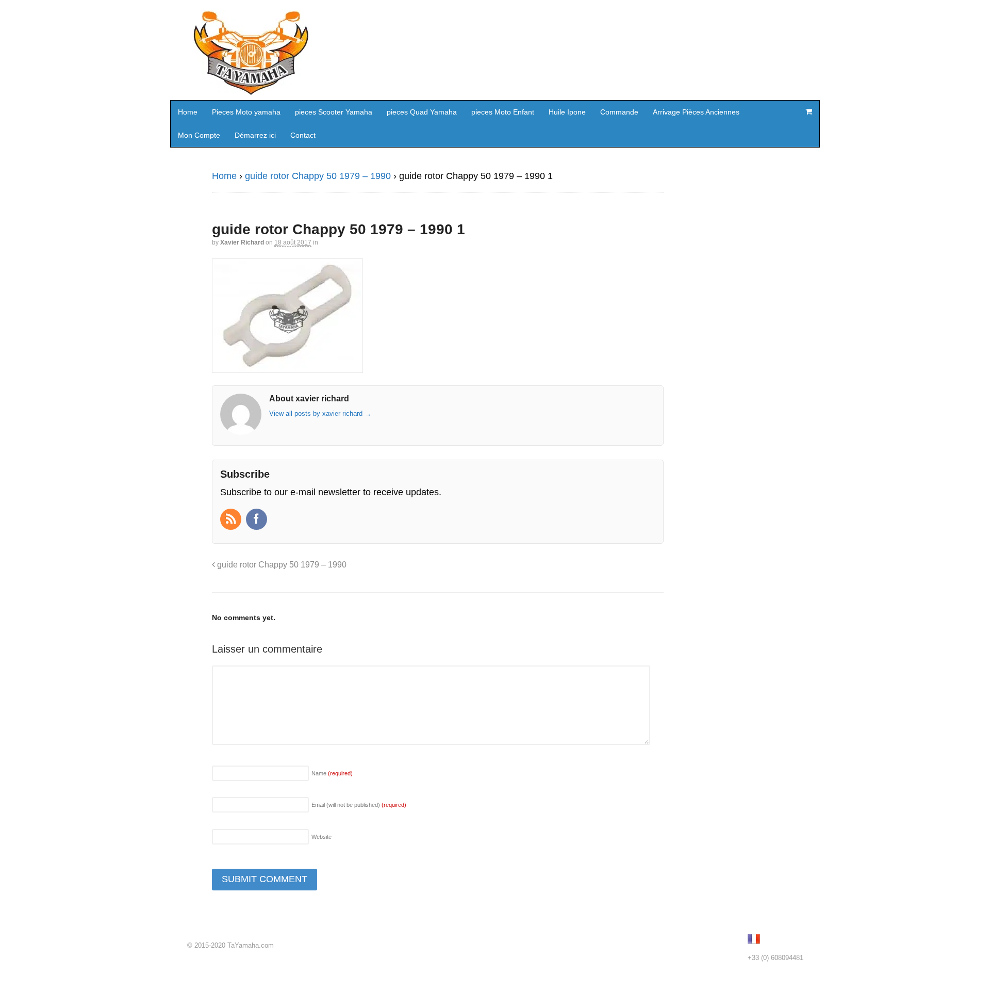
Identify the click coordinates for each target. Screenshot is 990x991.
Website (321, 837)
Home (187, 112)
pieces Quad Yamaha (422, 112)
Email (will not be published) (358, 805)
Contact (303, 135)
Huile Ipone (567, 112)
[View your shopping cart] (808, 111)
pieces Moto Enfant (502, 112)
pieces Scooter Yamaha (333, 112)
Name (332, 773)
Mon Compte (199, 135)
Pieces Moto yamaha (246, 112)
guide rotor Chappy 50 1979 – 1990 (318, 176)
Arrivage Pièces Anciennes (696, 112)
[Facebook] (257, 520)
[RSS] (231, 520)
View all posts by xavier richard (320, 413)
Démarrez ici (255, 135)
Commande (619, 112)
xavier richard (242, 242)
